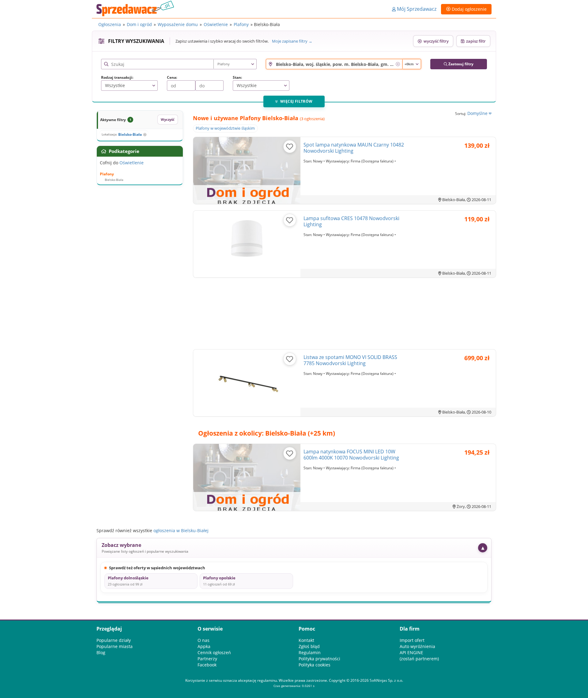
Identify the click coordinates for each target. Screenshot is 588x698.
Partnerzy (207, 659)
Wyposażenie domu (178, 24)
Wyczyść (168, 119)
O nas (203, 640)
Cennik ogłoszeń (214, 652)
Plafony (241, 24)
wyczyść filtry (435, 41)
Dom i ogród (139, 24)
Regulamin (310, 652)
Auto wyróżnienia (417, 646)
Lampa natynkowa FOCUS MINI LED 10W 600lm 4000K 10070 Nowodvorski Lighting (351, 454)
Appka (204, 646)
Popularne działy (113, 640)
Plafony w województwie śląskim (225, 128)
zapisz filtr (475, 41)
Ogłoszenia (109, 24)
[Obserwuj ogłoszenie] (289, 146)
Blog (100, 652)
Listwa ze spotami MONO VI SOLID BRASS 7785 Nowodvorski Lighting (350, 360)
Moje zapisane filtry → (292, 41)
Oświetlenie (216, 24)
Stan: (237, 77)
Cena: (172, 77)
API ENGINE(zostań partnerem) (419, 656)
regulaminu (267, 680)
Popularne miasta (114, 646)
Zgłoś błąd (309, 646)
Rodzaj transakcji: (117, 77)
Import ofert (412, 640)
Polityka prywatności (319, 659)
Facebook (207, 665)
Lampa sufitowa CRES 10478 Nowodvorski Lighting (351, 221)
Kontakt (306, 640)
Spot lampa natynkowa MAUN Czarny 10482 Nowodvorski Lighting (353, 147)
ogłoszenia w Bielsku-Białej (181, 530)
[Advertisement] (344, 314)
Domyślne (478, 113)
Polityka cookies (314, 665)
